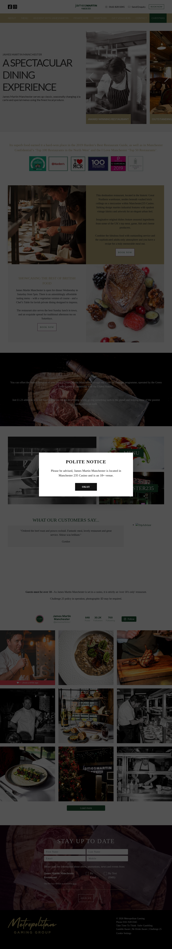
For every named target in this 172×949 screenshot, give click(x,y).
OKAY (86, 487)
